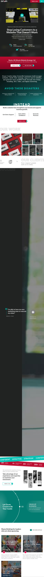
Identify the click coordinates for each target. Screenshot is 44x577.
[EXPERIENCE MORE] (11, 145)
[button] (33, 312)
